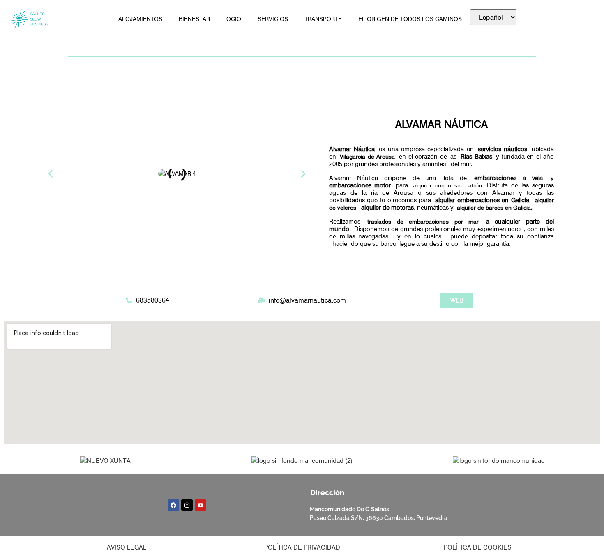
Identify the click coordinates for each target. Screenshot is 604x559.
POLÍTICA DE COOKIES (478, 547)
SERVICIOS (273, 19)
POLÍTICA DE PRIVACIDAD (302, 547)
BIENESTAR (194, 19)
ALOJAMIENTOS (140, 19)
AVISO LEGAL (126, 547)
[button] (50, 174)
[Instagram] (187, 505)
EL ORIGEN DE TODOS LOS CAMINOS (410, 19)
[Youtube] (200, 505)
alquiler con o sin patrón (447, 185)
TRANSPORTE (323, 19)
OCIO (233, 19)
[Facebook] (173, 505)
